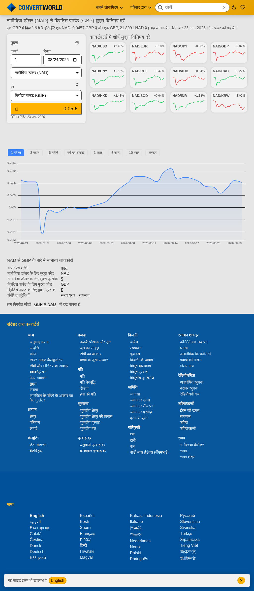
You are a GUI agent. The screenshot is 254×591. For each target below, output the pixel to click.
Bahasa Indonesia (146, 515)
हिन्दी (83, 545)
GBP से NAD (45, 304)
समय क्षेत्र (68, 295)
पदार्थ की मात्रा (191, 360)
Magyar (86, 557)
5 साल (115, 153)
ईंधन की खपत (189, 410)
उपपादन (135, 348)
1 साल (98, 153)
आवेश (134, 342)
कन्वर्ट (14, 51)
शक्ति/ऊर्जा (188, 428)
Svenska (187, 527)
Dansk (35, 546)
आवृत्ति (34, 348)
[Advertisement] (127, 138)
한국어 (136, 534)
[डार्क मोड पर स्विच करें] (233, 7)
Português (139, 559)
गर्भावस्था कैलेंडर (192, 445)
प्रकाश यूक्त (139, 418)
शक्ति (184, 422)
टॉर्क (133, 440)
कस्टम (153, 153)
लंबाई (33, 428)
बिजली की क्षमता (141, 360)
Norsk (135, 547)
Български (39, 528)
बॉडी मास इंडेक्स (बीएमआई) (149, 452)
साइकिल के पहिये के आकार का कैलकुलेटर (51, 398)
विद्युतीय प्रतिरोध (142, 378)
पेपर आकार (38, 378)
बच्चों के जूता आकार (94, 360)
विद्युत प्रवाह (138, 372)
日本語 (136, 528)
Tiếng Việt (189, 545)
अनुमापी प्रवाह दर (92, 445)
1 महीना (16, 153)
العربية (35, 522)
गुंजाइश (135, 354)
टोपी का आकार (90, 354)
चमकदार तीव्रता (141, 406)
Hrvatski (87, 551)
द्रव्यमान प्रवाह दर (93, 451)
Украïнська (190, 539)
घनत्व (184, 348)
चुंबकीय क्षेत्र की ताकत (96, 416)
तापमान (84, 295)
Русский (187, 515)
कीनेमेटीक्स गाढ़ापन (194, 342)
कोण (33, 354)
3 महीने (34, 153)
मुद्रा (64, 268)
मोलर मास (187, 366)
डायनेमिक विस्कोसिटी (195, 354)
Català (35, 534)
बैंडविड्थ (36, 451)
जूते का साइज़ (89, 348)
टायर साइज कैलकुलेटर (46, 360)
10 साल (134, 153)
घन (132, 434)
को (12, 87)
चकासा (135, 394)
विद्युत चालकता (140, 366)
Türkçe (186, 533)
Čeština (36, 540)
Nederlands (140, 541)
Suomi (85, 527)
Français (87, 533)
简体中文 (188, 552)
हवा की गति (88, 394)
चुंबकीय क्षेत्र (89, 410)
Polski (135, 553)
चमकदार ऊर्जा (140, 400)
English (57, 580)
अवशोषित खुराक (191, 382)
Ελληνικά (38, 557)
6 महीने (53, 153)
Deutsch (37, 552)
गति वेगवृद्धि (87, 382)
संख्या (34, 390)
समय (183, 451)
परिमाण (35, 422)
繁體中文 (188, 558)
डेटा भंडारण (38, 445)
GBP (65, 284)
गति (82, 376)
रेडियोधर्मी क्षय (189, 394)
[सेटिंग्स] (77, 42)
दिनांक (47, 51)
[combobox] (192, 7)
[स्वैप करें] (77, 84)
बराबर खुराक (189, 388)
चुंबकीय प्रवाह (90, 422)
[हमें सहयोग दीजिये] (242, 7)
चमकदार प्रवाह (141, 412)
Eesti (84, 521)
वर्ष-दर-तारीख (75, 153)
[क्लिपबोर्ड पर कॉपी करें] (16, 108)
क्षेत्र (33, 416)
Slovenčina (190, 521)
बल (132, 446)
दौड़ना (84, 388)
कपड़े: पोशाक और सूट (95, 342)
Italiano (136, 521)
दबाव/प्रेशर (38, 372)
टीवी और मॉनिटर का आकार (49, 366)
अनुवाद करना (39, 342)
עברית (85, 539)
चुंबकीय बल (88, 428)
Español (87, 515)
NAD (65, 273)
